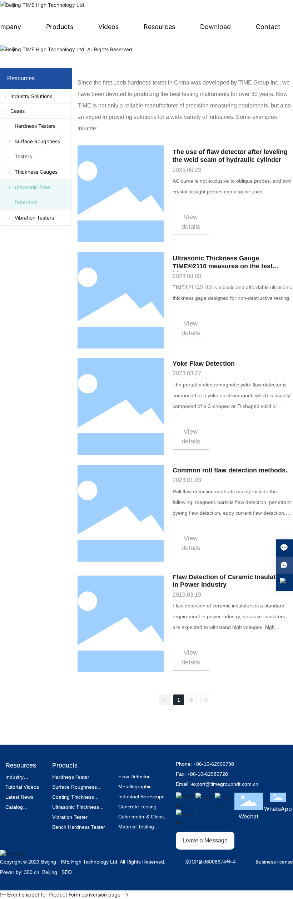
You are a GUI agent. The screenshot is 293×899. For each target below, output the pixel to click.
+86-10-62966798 (213, 764)
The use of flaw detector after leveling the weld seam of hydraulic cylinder (230, 155)
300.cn (31, 872)
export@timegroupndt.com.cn (224, 784)
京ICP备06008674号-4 (210, 862)
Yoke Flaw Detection (204, 363)
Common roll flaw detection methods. (230, 470)
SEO (66, 872)
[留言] (284, 548)
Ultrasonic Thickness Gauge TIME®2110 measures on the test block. (223, 266)
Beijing (49, 872)
